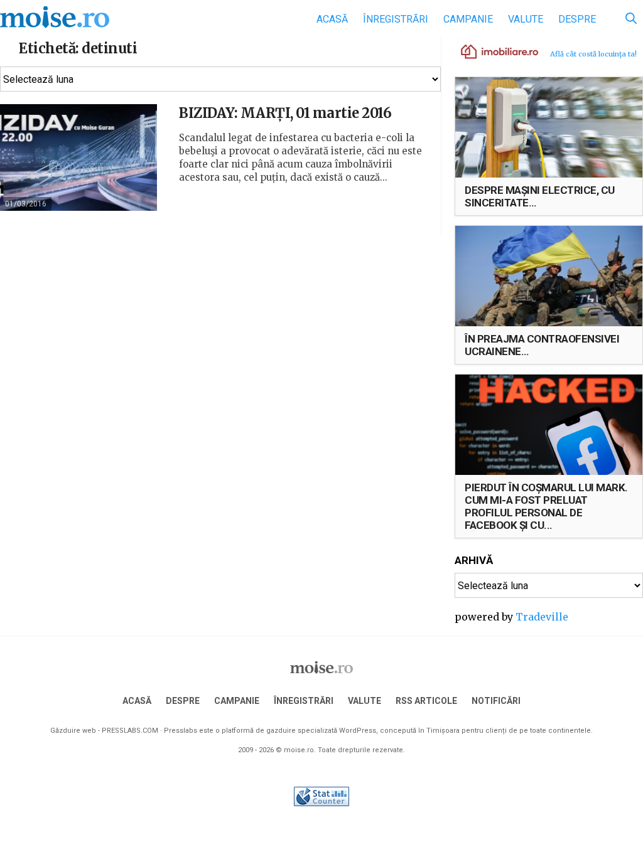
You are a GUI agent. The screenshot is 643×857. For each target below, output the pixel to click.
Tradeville (542, 616)
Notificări (496, 701)
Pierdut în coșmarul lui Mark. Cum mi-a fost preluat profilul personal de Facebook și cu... (546, 506)
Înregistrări (395, 19)
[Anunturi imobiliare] (492, 51)
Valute (525, 19)
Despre (577, 19)
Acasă (332, 19)
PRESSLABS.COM (130, 731)
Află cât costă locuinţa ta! (593, 54)
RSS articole (426, 701)
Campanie (468, 19)
